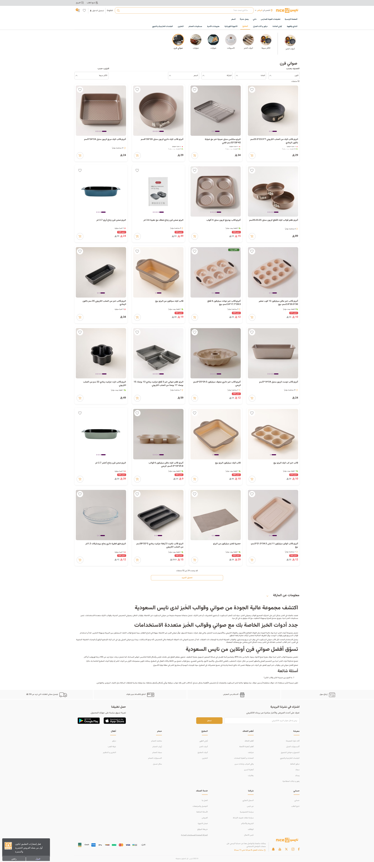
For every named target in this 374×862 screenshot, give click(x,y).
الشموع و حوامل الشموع (290, 752)
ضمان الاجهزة (203, 823)
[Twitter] (286, 849)
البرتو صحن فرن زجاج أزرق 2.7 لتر (111, 220)
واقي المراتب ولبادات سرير (244, 764)
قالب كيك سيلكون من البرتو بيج (169, 301)
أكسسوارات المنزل (292, 746)
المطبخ (202, 665)
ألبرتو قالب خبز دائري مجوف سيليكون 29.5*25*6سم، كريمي (217, 383)
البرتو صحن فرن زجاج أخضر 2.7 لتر (110, 463)
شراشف (251, 752)
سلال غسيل (157, 764)
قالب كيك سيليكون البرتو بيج (228, 463)
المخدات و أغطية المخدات (244, 758)
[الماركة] (203, 76)
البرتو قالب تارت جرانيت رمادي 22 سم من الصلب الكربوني (104, 383)
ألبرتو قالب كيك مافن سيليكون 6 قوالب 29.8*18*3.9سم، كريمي (166, 464)
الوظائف (251, 829)
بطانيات (251, 775)
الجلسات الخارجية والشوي (289, 758)
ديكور (114, 741)
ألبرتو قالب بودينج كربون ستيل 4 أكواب (223, 220)
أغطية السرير (249, 769)
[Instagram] (292, 849)
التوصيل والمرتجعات (200, 806)
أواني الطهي (203, 741)
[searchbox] (184, 10)
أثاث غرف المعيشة (292, 741)
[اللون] (270, 76)
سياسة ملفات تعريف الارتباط (243, 817)
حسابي (296, 800)
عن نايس (250, 806)
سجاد (297, 769)
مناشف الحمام (156, 741)
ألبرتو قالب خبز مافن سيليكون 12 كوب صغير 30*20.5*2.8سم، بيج (278, 303)
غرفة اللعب (112, 746)
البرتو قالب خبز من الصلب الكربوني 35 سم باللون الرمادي (104, 303)
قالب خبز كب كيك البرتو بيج (285, 463)
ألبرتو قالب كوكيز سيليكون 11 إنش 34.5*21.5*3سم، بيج (274, 545)
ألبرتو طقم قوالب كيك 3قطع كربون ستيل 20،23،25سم (273, 220)
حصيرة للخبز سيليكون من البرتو (227, 543)
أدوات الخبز (282, 633)
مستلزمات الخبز (292, 618)
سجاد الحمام (157, 752)
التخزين (205, 758)
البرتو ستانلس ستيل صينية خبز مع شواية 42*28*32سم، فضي (223, 141)
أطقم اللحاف (249, 741)
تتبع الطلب (295, 806)
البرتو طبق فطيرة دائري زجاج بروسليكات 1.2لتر (105, 543)
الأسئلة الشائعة (202, 812)
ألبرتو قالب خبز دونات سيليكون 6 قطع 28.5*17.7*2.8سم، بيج (224, 303)
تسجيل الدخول (98, 10)
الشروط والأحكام (247, 823)
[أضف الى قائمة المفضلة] (252, 90)
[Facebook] (298, 849)
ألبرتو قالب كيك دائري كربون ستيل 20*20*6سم (162, 139)
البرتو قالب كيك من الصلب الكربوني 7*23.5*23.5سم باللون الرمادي (274, 141)
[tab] (274, 131)
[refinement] (76, 75)
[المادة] (237, 76)
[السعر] (170, 76)
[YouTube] (279, 849)
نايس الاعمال (249, 835)
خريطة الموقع (202, 829)
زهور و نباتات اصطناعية (291, 781)
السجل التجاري (248, 800)
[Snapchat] (273, 849)
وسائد (297, 775)
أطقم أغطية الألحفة (246, 746)
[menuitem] (271, 19)
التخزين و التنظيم (109, 752)
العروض (205, 817)
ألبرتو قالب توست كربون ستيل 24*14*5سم (278, 382)
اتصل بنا (205, 800)
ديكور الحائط (294, 764)
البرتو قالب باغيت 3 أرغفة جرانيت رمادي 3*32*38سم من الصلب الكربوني (159, 545)
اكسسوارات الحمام (155, 758)
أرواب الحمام (157, 746)
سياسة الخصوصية (247, 812)
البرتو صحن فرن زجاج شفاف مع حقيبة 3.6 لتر (163, 220)
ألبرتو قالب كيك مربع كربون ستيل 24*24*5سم (105, 139)
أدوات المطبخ (104, 661)
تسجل (209, 720)
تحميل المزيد (187, 577)
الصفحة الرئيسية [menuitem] (291, 19)
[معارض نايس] (287, 10)
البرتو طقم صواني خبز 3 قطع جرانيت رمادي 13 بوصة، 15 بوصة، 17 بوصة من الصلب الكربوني (158, 383)
